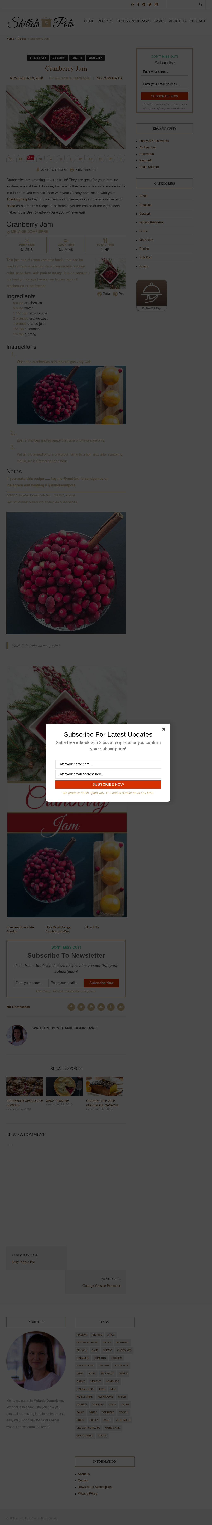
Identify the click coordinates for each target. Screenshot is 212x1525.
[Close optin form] (164, 730)
